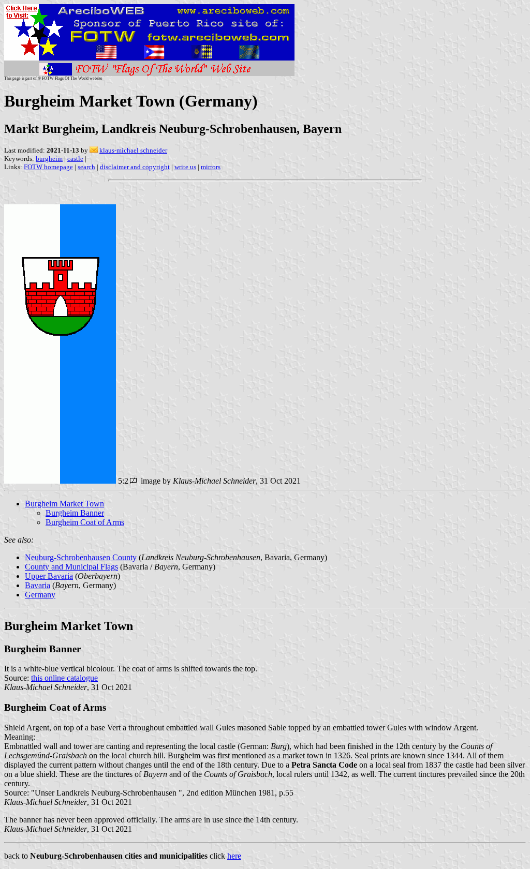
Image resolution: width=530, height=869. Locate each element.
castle (75, 158)
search (86, 167)
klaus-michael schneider (133, 150)
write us (185, 167)
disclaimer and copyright (135, 167)
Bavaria (37, 585)
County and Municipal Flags (71, 566)
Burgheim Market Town (64, 503)
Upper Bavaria (49, 576)
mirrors (210, 167)
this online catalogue (64, 677)
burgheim (49, 158)
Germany (40, 594)
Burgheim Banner (75, 512)
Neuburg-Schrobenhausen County (81, 557)
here (234, 855)
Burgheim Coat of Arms (85, 522)
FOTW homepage (48, 167)
